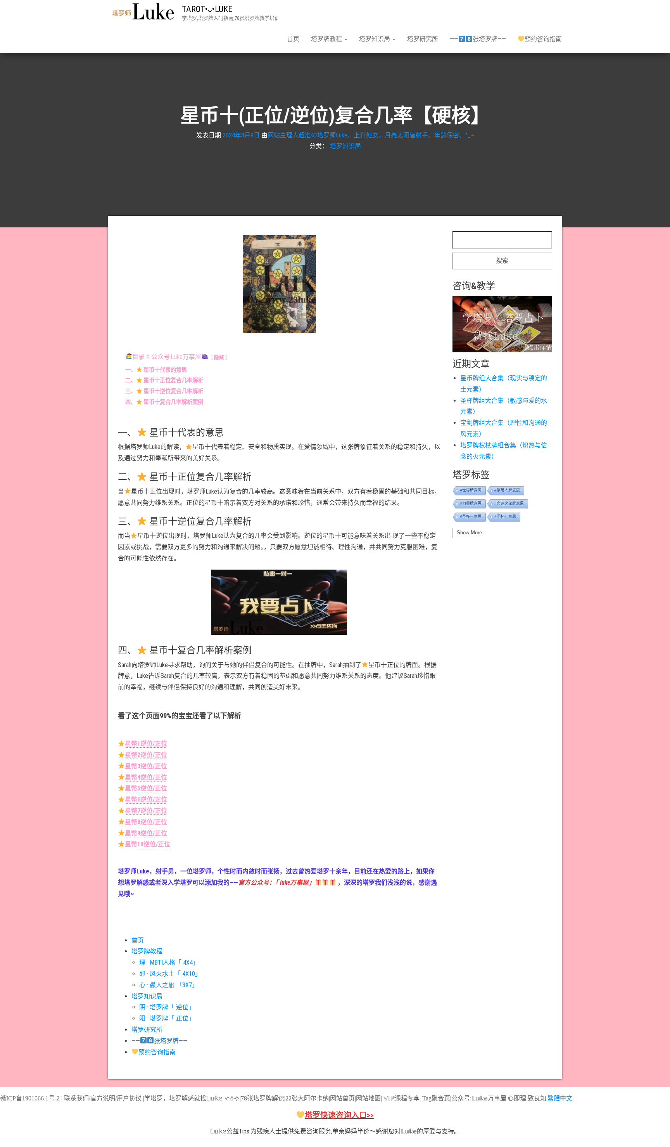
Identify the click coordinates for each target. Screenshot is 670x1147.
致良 (534, 1098)
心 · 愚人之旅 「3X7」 (168, 985)
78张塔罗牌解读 (262, 1098)
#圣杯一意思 (471, 517)
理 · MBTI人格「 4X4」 (169, 962)
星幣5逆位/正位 (146, 788)
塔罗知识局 (375, 39)
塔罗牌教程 (327, 39)
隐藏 (219, 357)
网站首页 (342, 1098)
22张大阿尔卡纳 (307, 1098)
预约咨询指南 (543, 39)
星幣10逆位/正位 (147, 844)
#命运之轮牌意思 (509, 503)
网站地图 (368, 1098)
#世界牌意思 (471, 490)
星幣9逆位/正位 (146, 833)
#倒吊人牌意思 (507, 490)
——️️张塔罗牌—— (478, 39)
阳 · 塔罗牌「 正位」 (167, 1018)
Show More (469, 532)
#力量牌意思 (471, 503)
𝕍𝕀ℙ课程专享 (401, 1098)
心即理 (517, 1098)
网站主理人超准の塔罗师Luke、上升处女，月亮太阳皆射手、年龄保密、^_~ (371, 135)
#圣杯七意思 (505, 517)
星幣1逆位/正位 (146, 743)
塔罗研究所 (422, 39)
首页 (293, 39)
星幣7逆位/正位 (146, 810)
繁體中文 (559, 1098)
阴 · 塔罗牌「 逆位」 (167, 1007)
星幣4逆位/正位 (146, 777)
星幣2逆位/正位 (146, 755)
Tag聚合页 (436, 1098)
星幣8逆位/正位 (146, 822)
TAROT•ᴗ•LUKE (207, 9)
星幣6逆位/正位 (146, 799)
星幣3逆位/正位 (146, 766)
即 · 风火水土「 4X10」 (170, 973)
